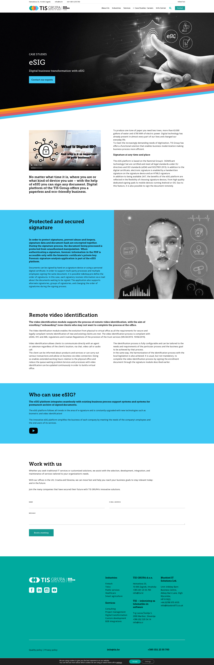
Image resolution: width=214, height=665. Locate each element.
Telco (108, 586)
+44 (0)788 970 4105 (170, 602)
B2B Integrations (113, 621)
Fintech (108, 583)
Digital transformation (116, 615)
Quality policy (35, 650)
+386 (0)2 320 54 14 (142, 619)
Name (31, 502)
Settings (148, 661)
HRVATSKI (181, 2)
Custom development (115, 618)
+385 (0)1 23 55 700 (142, 590)
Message (32, 513)
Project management (115, 612)
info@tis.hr (59, 2)
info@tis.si (138, 622)
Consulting (110, 608)
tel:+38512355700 (73, 2)
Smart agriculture (113, 596)
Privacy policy (50, 650)
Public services (112, 590)
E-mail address (115, 502)
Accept (135, 661)
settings (119, 663)
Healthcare (110, 593)
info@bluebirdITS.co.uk (172, 605)
